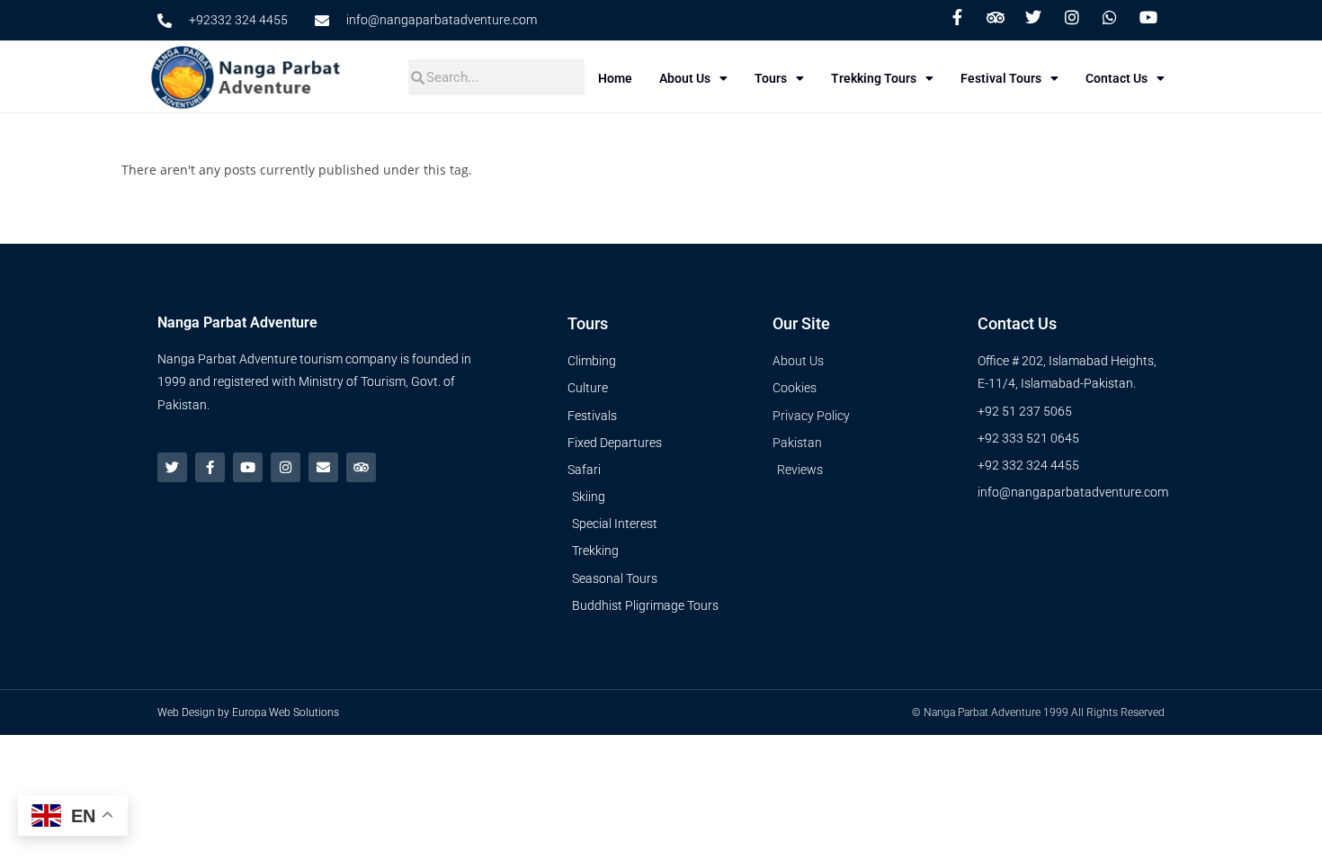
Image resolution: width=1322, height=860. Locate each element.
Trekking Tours (873, 78)
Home (615, 78)
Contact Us (1116, 78)
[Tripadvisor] (361, 467)
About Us (684, 78)
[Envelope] (323, 467)
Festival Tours (1000, 78)
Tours (771, 78)
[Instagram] (285, 467)
